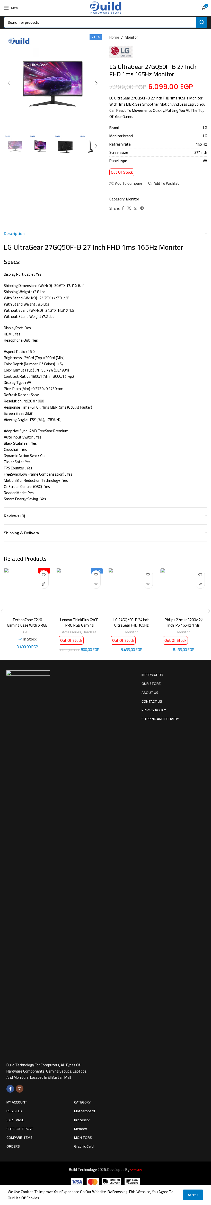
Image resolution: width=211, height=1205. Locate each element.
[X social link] (129, 208)
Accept (193, 1195)
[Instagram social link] (19, 1089)
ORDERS (13, 1146)
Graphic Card (84, 1146)
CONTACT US (152, 701)
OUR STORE (151, 683)
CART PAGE (15, 1120)
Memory (80, 1128)
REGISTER (14, 1111)
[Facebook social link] (123, 208)
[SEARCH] (201, 22)
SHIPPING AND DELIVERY (160, 718)
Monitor (131, 37)
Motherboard (84, 1111)
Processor (82, 1120)
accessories (71, 631)
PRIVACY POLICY (154, 710)
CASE (27, 631)
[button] (9, 83)
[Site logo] (105, 7)
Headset (90, 631)
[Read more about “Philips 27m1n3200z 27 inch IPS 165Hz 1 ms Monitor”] (200, 583)
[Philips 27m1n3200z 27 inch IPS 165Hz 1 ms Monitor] (183, 591)
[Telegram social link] (142, 208)
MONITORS (83, 1137)
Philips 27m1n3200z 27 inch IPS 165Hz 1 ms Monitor (184, 625)
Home (114, 37)
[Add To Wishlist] (43, 574)
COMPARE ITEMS (19, 1137)
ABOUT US (150, 692)
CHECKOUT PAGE (19, 1128)
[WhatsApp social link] (136, 208)
